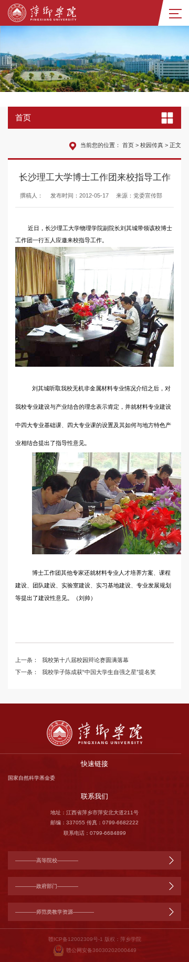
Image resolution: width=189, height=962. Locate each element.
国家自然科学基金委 (31, 778)
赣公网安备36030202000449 (101, 950)
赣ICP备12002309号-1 (75, 939)
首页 (128, 145)
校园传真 (151, 145)
